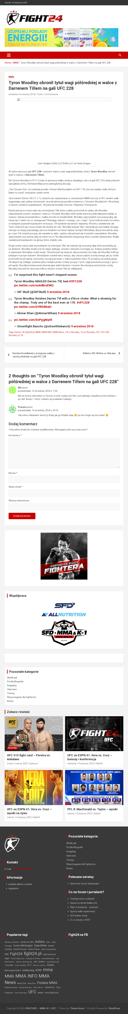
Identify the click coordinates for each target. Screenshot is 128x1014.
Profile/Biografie (15, 681)
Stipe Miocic (38, 987)
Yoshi (39, 94)
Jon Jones (39, 961)
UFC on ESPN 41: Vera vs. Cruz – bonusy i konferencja (89, 757)
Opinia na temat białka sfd (83, 903)
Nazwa (13, 473)
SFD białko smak (78, 915)
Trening (11, 693)
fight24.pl (29, 332)
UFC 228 (105, 332)
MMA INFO (47, 332)
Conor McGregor (23, 945)
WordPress (114, 1008)
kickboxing (28, 970)
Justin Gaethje (20, 965)
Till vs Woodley (72, 332)
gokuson (34, 763)
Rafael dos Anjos (11, 987)
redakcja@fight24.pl (22, 869)
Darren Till (19, 332)
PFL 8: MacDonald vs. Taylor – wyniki (92, 809)
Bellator (40, 941)
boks (48, 942)
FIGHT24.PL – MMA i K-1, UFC (40, 1008)
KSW (39, 970)
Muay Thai (21, 983)
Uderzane (12, 689)
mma (48, 969)
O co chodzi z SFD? (80, 919)
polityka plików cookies (20, 884)
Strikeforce (50, 987)
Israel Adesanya (48, 959)
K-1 (30, 964)
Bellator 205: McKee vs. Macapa (99, 353)
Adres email (15, 486)
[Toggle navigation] (9, 55)
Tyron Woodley (87, 332)
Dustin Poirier (34, 949)
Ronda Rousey (25, 987)
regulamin (14, 888)
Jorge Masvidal (52, 962)
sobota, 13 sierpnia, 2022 (19, 817)
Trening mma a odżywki (82, 898)
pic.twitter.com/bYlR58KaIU (32, 307)
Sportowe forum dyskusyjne (84, 883)
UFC (98, 332)
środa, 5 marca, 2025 (17, 763)
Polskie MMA (47, 983)
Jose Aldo (9, 965)
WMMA (41, 993)
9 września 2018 (58, 292)
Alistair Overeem (12, 942)
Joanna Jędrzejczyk (24, 962)
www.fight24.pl (51, 992)
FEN (6, 954)
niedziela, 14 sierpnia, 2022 (80, 763)
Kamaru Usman (39, 965)
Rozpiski (12, 748)
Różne (10, 701)
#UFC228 (75, 281)
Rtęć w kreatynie (78, 907)
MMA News (58, 332)
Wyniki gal (12, 677)
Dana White (40, 945)
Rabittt (99, 763)
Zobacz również (18, 712)
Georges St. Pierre (33, 959)
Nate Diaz (32, 983)
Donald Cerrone (20, 949)
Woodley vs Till (16, 335)
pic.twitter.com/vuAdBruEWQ (33, 285)
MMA (11, 77)
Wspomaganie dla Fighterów (21, 697)
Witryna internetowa (19, 500)
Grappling (12, 685)
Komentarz (15, 435)
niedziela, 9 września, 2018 (22, 94)
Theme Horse (77, 1008)
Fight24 (16, 954)
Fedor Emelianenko (48, 949)
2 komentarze (51, 94)
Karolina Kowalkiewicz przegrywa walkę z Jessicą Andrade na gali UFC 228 (33, 355)
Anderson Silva (27, 942)
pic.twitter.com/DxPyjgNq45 (33, 320)
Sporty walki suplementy (82, 911)
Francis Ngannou (17, 959)
